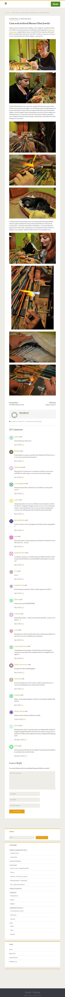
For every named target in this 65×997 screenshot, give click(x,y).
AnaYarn (16, 437)
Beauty (12, 926)
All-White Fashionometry (16, 405)
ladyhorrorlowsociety (21, 664)
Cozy (16, 571)
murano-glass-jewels (20, 646)
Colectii (12, 872)
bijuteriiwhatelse (19, 520)
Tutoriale (12, 934)
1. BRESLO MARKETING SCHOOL (18, 850)
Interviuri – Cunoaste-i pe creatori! (18, 876)
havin (16, 536)
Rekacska (17, 451)
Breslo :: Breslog (32, 992)
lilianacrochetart (19, 711)
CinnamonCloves (19, 553)
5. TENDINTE (12, 892)
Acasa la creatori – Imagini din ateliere (19, 868)
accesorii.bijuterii (19, 483)
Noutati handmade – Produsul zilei (18, 880)
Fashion (12, 900)
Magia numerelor (51, 405)
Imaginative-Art (19, 585)
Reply (22, 445)
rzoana (16, 630)
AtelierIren (17, 679)
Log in (10, 949)
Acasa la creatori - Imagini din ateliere (26, 421)
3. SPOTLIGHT (13, 865)
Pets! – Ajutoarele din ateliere (17, 884)
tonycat (16, 500)
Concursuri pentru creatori (16, 911)
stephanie (17, 695)
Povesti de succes (14, 853)
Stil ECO (12, 904)
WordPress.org (13, 961)
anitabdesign (18, 467)
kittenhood (28, 19)
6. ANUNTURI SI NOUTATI (16, 908)
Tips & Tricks (13, 857)
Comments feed (13, 957)
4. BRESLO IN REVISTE (15, 888)
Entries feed (12, 953)
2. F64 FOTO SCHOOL (15, 861)
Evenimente (13, 915)
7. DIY (11, 923)
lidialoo (16, 599)
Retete (12, 930)
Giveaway (12, 919)
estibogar (17, 614)
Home (7, 13)
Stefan (16, 746)
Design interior (14, 895)
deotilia (16, 725)
